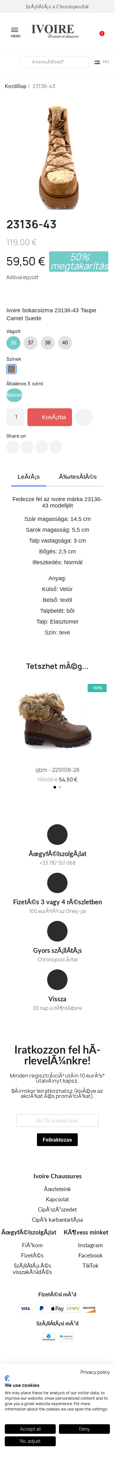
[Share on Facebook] (12, 447)
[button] (98, 31)
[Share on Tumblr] (55, 447)
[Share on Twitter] (27, 447)
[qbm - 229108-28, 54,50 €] (57, 733)
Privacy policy (95, 1372)
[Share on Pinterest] (41, 447)
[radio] (13, 343)
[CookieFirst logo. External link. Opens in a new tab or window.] (7, 1378)
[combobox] (54, 62)
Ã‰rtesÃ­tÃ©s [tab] (78, 476)
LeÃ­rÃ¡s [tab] (29, 476)
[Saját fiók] (10, 61)
